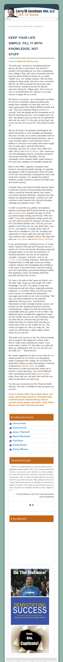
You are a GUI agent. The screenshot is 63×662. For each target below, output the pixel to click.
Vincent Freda (19, 423)
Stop (32, 505)
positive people (42, 374)
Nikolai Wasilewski (21, 436)
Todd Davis (18, 440)
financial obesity (33, 400)
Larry (36, 61)
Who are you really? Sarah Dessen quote (26, 405)
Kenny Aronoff (19, 428)
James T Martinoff (21, 432)
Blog (27, 394)
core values (22, 239)
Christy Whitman (20, 449)
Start (30, 505)
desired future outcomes (42, 239)
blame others (42, 394)
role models (36, 402)
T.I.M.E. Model (48, 402)
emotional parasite (17, 400)
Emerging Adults (45, 397)
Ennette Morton (20, 445)
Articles (20, 394)
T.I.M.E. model (15, 260)
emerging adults (19, 213)
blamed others (28, 366)
